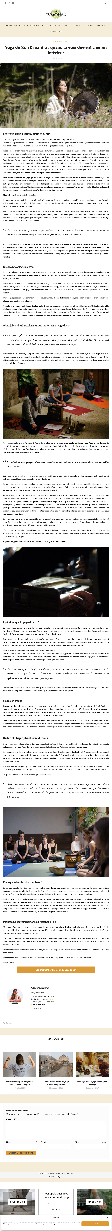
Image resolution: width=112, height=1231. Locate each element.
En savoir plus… (36, 1009)
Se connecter (56, 32)
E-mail (56, 1142)
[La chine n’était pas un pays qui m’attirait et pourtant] (56, 1064)
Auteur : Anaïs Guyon (40, 988)
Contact (101, 26)
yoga (64, 42)
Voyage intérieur (53, 42)
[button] (108, 1218)
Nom (21, 1142)
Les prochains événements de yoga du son (56, 969)
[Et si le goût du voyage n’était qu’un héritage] (92, 1064)
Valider (56, 1209)
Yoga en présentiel (32, 26)
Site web (90, 1142)
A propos (89, 26)
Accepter (95, 1224)
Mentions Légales (56, 1176)
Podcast (78, 26)
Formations (52, 26)
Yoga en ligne (11, 26)
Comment (9, 1023)
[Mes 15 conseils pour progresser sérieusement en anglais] (19, 1064)
